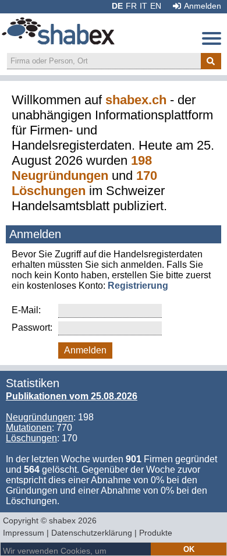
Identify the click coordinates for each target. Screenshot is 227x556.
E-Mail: (26, 310)
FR (131, 5)
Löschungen (31, 438)
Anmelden (202, 5)
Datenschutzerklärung (91, 532)
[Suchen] (211, 61)
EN (155, 5)
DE (117, 5)
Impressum (23, 532)
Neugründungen (39, 417)
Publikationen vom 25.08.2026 (71, 396)
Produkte (155, 532)
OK (188, 549)
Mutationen (29, 428)
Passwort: (32, 327)
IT (143, 5)
